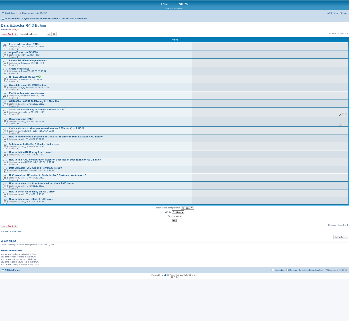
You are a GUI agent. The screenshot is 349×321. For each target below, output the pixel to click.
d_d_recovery (27, 87)
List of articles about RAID (24, 44)
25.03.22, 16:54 (39, 71)
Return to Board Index (13, 231)
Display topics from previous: (168, 208)
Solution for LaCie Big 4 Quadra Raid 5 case (34, 144)
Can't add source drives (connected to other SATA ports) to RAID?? (46, 128)
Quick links (10, 13)
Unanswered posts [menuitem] (30, 13)
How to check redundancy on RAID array (32, 191)
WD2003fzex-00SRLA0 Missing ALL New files (34, 101)
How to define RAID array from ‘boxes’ (30, 152)
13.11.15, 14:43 (37, 201)
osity (23, 55)
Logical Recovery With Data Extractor (40, 18)
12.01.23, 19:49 (37, 63)
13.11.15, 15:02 (37, 194)
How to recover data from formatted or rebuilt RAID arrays (41, 183)
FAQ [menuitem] (45, 13)
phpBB (165, 275)
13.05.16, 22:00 (37, 155)
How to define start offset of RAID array (31, 199)
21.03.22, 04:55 (38, 79)
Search (49, 34)
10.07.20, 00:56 (42, 87)
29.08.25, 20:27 (34, 55)
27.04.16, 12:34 (47, 162)
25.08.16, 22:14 (37, 139)
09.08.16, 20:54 (37, 146)
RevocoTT (25, 71)
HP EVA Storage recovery (23, 77)
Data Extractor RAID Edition (74, 18)
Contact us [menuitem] (279, 270)
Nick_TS (16, 30)
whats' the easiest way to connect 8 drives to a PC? (38, 109)
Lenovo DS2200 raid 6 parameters (28, 60)
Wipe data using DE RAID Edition (28, 85)
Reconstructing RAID (21, 119)
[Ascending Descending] (174, 216)
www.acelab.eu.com (174, 8)
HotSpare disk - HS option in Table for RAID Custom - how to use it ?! (48, 175)
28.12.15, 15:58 (37, 186)
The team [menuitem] (293, 270)
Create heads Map (19, 68)
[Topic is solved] (39, 77)
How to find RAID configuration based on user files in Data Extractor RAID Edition (55, 159)
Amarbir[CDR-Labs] (29, 131)
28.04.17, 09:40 (47, 131)
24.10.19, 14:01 (37, 112)
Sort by (168, 212)
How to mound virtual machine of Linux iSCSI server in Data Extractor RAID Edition (56, 136)
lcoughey (25, 96)
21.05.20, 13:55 (37, 96)
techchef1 (25, 79)
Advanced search (54, 34)
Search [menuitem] (345, 18)
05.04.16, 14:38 (47, 170)
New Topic (8, 34)
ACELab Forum (12, 18)
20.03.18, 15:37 (37, 121)
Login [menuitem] (344, 13)
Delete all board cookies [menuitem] (312, 270)
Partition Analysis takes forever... (27, 93)
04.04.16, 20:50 (37, 178)
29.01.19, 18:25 (37, 47)
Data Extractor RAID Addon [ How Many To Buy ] (36, 167)
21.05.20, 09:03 (37, 104)
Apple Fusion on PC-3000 (23, 52)
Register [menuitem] (334, 13)
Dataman (25, 63)
